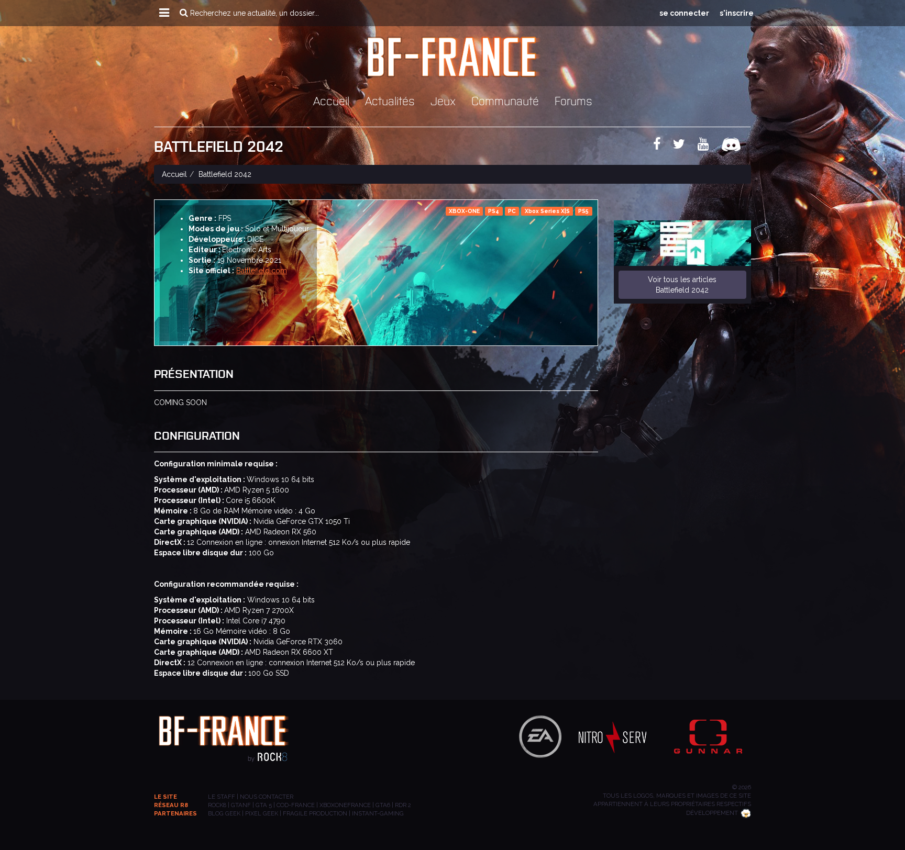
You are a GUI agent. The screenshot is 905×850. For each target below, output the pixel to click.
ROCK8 (217, 805)
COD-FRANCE (296, 805)
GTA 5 (264, 805)
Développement (712, 813)
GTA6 (383, 805)
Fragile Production (315, 813)
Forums (573, 100)
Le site (165, 796)
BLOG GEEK (224, 813)
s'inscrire (737, 13)
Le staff (221, 796)
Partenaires (175, 813)
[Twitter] (684, 146)
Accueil (331, 100)
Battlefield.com (261, 270)
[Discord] (736, 146)
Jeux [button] (443, 100)
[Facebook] (662, 146)
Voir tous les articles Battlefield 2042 (682, 284)
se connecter (684, 13)
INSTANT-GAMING (378, 813)
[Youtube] (709, 146)
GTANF (241, 805)
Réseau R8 (171, 805)
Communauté (505, 100)
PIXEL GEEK (261, 813)
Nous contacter (266, 796)
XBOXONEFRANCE (345, 805)
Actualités (390, 100)
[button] (164, 13)
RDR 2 (403, 805)
